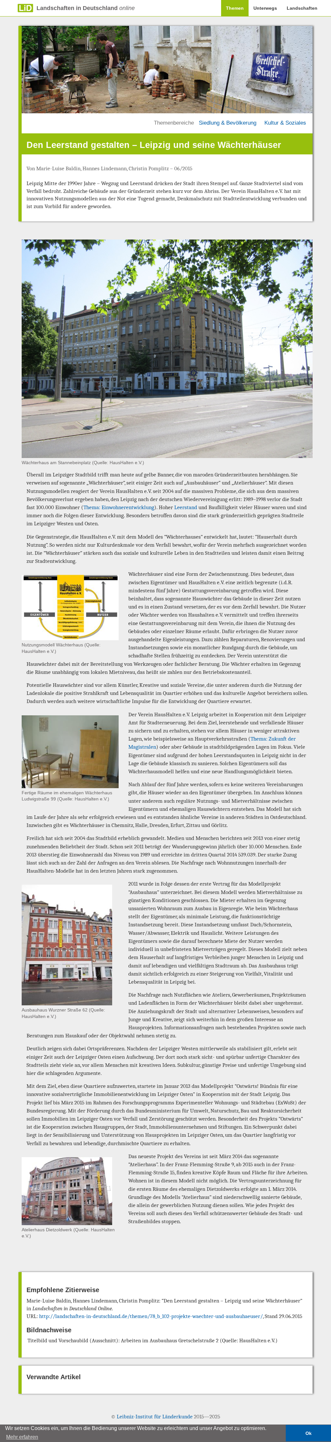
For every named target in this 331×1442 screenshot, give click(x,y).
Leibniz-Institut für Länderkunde (155, 1417)
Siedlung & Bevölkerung (227, 123)
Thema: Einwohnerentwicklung (118, 507)
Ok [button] (308, 1433)
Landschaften (302, 8)
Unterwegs (265, 8)
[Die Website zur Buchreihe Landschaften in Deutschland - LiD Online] (17, 8)
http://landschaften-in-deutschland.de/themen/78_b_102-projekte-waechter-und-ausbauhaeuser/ (151, 1316)
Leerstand (185, 507)
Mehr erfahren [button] (22, 1437)
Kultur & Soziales (285, 123)
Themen (235, 8)
